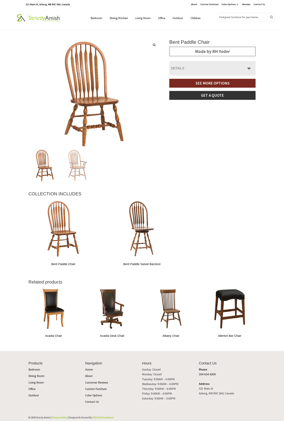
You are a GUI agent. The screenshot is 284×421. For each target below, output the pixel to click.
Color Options (229, 4)
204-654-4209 (207, 374)
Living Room (143, 18)
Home (89, 369)
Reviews (246, 4)
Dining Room (36, 376)
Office (161, 18)
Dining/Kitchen (119, 18)
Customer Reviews (96, 382)
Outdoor (178, 18)
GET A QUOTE (212, 95)
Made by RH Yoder (212, 51)
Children (195, 18)
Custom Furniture (209, 4)
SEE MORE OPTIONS (212, 83)
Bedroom (96, 18)
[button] (154, 45)
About (194, 4)
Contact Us (259, 4)
